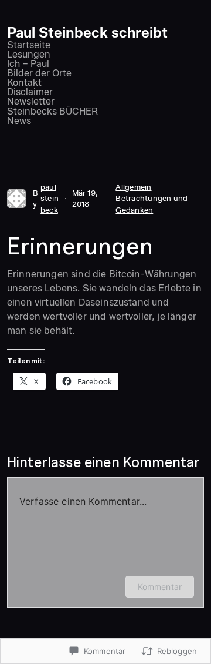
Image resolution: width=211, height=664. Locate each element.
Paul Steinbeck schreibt (87, 32)
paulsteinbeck (49, 198)
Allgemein (133, 187)
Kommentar (160, 587)
